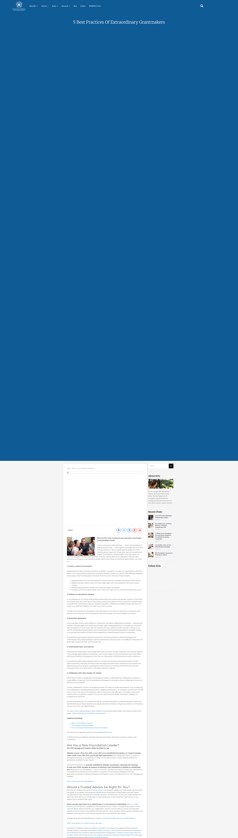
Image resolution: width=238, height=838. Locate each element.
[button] (202, 6)
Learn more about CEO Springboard (80, 781)
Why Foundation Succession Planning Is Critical (163, 554)
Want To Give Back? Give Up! (82, 723)
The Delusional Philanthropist (82, 725)
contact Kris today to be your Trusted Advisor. (118, 818)
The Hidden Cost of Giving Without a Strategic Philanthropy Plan (163, 525)
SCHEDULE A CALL (95, 6)
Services (44, 6)
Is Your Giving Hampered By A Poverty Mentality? (89, 728)
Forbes (109, 732)
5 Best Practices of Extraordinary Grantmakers (89, 713)
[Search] (171, 466)
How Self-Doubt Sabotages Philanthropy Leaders (163, 516)
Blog (75, 6)
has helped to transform (97, 828)
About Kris (32, 6)
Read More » (158, 519)
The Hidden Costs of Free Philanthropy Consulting (163, 546)
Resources (65, 6)
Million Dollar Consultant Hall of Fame (106, 830)
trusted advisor (97, 790)
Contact (82, 6)
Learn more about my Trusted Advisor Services (84, 823)
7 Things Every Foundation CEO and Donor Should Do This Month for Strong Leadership (163, 536)
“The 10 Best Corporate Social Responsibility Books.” (112, 835)
